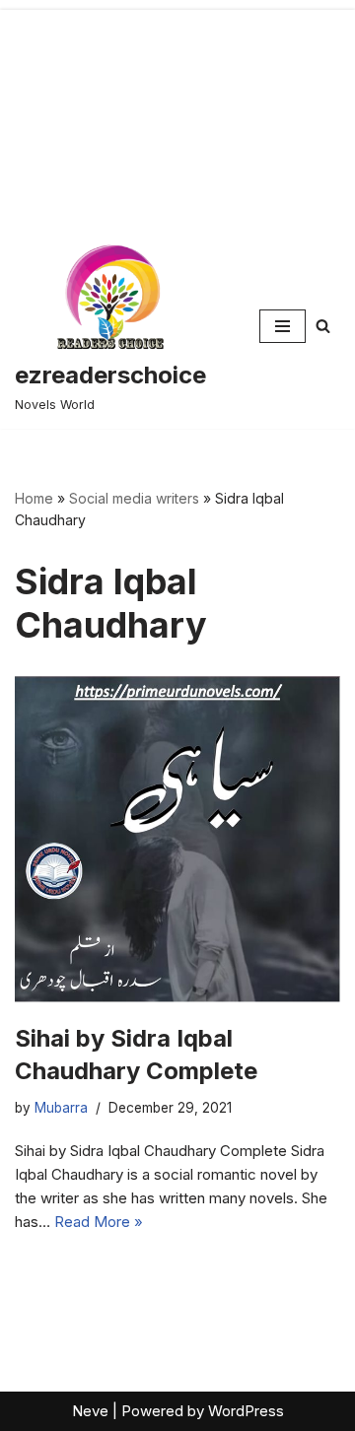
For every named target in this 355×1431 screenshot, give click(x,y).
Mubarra (61, 1108)
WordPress (246, 1410)
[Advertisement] (177, 112)
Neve (90, 1410)
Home (34, 498)
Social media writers (134, 498)
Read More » (98, 1221)
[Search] (323, 325)
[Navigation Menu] (282, 326)
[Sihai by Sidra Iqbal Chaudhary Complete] (177, 839)
